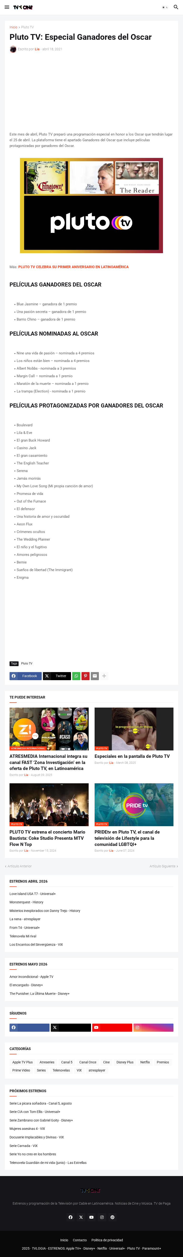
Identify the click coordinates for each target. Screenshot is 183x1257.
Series (41, 1070)
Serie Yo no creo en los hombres (33, 1154)
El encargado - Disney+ (26, 985)
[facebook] (30, 1028)
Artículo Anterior (20, 866)
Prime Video (21, 1070)
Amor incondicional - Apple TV (31, 977)
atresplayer (97, 1070)
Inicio (13, 27)
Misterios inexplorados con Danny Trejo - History (45, 911)
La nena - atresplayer (25, 919)
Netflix (145, 1062)
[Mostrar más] (104, 676)
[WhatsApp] (76, 676)
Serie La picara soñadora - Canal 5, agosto (41, 1103)
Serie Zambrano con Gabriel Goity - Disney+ (41, 1120)
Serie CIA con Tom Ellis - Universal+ (35, 1112)
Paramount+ (151, 1248)
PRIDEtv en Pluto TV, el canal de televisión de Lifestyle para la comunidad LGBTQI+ (127, 838)
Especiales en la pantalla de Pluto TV (132, 756)
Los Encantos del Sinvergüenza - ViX (36, 944)
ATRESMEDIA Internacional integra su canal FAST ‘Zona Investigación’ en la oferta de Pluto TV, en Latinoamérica (48, 762)
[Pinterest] (85, 676)
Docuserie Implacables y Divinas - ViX (37, 1137)
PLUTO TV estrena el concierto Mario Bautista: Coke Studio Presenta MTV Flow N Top (47, 838)
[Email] (95, 676)
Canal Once (87, 1062)
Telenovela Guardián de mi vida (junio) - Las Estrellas (48, 1163)
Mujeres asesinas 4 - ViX (27, 1129)
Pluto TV (27, 27)
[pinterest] (112, 1217)
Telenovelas (61, 1070)
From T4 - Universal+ (25, 928)
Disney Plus (125, 1062)
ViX (79, 1070)
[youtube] (112, 1028)
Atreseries (47, 1062)
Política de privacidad (107, 1240)
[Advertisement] (91, 92)
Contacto (80, 1240)
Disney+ (89, 1248)
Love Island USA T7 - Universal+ (33, 894)
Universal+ (117, 1248)
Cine (106, 1062)
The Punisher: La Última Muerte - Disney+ (40, 994)
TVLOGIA (39, 1248)
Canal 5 (66, 1062)
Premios (163, 1062)
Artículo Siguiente (162, 866)
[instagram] (153, 1028)
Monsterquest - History (26, 902)
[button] (6, 7)
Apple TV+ (73, 1248)
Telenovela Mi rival (23, 936)
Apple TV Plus (22, 1062)
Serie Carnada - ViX (24, 1146)
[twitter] (71, 1028)
